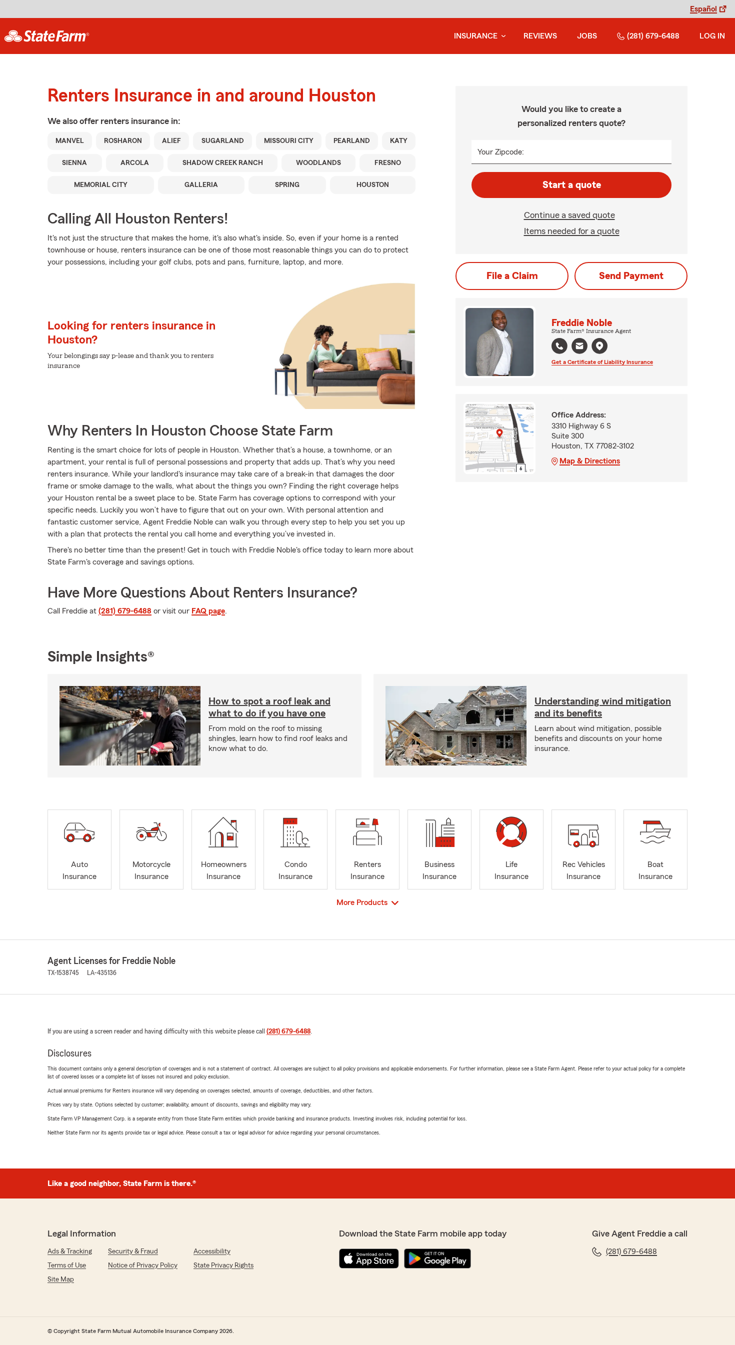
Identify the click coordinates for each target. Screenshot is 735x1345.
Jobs (587, 36)
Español (703, 9)
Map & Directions (590, 461)
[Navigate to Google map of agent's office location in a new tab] (600, 346)
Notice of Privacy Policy (143, 1265)
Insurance (476, 36)
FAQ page (208, 611)
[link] (47, 36)
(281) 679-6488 (653, 36)
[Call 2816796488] (560, 346)
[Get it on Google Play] (437, 1258)
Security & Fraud (133, 1251)
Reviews (540, 36)
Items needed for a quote (572, 231)
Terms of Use (67, 1265)
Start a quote (571, 185)
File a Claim (512, 276)
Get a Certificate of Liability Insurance (602, 362)
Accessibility (212, 1251)
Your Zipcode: (501, 152)
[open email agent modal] (580, 347)
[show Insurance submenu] (502, 36)
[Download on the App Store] (369, 1258)
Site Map (61, 1279)
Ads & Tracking (70, 1251)
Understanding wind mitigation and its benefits (602, 707)
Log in (712, 36)
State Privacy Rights (224, 1265)
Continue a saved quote (569, 215)
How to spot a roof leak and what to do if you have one (269, 707)
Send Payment (631, 276)
